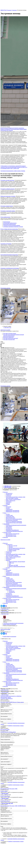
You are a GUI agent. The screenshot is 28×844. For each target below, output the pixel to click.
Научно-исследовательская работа (14, 519)
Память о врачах (12, 550)
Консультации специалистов (12, 533)
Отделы (8, 514)
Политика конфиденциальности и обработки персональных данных (11, 696)
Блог (10, 564)
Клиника (9, 10)
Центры (8, 508)
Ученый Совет (9, 515)
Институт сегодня (13, 545)
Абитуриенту (9, 526)
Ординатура (9, 527)
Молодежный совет (10, 517)
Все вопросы (10, 130)
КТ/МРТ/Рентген (13, 702)
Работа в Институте (10, 500)
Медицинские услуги (11, 534)
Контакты (5, 537)
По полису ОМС (4, 702)
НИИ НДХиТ (4, 10)
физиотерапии (6, 221)
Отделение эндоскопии (6, 243)
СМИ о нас (11, 562)
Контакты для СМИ (13, 565)
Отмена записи (20, 702)
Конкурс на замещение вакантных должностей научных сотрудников (14, 522)
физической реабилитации (9, 224)
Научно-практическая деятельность (17, 548)
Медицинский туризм (11, 536)
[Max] (6, 606)
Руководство (9, 494)
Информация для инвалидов (12, 511)
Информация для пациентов (12, 510)
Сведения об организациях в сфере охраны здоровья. (13, 170)
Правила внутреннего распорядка (16, 128)
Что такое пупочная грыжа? (9, 333)
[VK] (4, 606)
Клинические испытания (12, 520)
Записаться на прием (5, 329)
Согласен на (13, 725)
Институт (5, 492)
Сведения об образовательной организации (16, 525)
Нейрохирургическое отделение (8, 196)
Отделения (8, 506)
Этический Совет (10, 516)
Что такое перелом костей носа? (10, 338)
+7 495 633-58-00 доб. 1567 (7, 803)
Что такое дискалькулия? (9, 339)
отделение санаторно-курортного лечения (13, 226)
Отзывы (8, 504)
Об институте (9, 493)
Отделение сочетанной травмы (8, 210)
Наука (4, 512)
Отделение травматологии (7, 206)
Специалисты (9, 509)
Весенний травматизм (8, 337)
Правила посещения (5, 129)
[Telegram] (2, 606)
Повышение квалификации (12, 530)
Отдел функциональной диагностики (9, 254)
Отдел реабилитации (5, 217)
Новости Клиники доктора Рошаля (17, 561)
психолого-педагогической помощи (11, 225)
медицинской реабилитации (9, 223)
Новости (8, 503)
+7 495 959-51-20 (7, 327)
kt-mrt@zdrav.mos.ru (5, 796)
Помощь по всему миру (14, 549)
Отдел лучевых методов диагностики (9, 229)
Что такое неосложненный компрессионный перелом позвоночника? (13, 335)
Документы (8, 501)
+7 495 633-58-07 (4, 793)
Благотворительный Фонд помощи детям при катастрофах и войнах (15, 497)
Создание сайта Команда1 (7, 698)
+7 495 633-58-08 (4, 798)
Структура (8, 495)
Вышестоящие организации (9, 624)
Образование (6, 523)
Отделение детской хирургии (7, 180)
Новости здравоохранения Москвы (17, 566)
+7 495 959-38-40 (4, 694)
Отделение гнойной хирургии (8, 188)
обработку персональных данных (16, 725)
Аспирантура (9, 528)
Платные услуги (7, 532)
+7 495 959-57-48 (4, 614)
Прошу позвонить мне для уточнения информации (14, 827)
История (11, 546)
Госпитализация (4, 128)
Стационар (14, 10)
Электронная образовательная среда (14, 531)
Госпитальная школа (15, 129)
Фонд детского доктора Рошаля (13, 499)
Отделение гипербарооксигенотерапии (10, 268)
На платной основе (5, 729)
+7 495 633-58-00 (7, 487)
